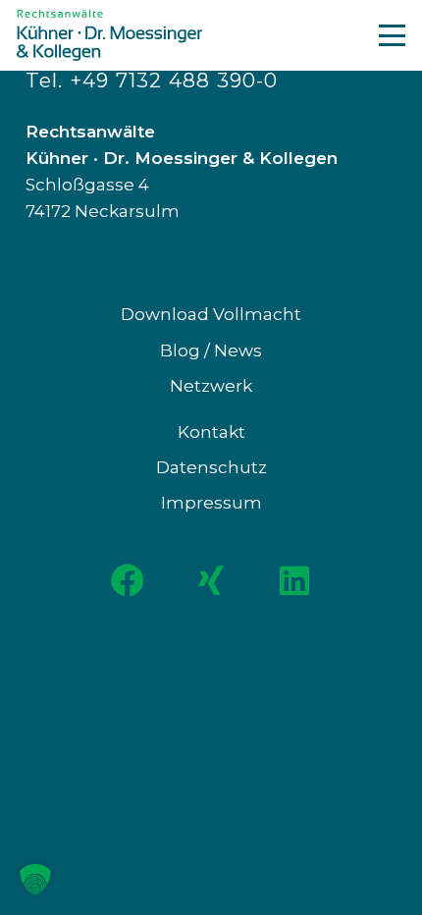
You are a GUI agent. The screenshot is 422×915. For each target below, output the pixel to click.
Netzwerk (211, 386)
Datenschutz (211, 467)
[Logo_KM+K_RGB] (109, 35)
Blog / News (211, 350)
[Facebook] (128, 580)
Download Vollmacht (211, 314)
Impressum (211, 502)
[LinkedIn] (295, 580)
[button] (391, 35)
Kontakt (211, 432)
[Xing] (211, 580)
